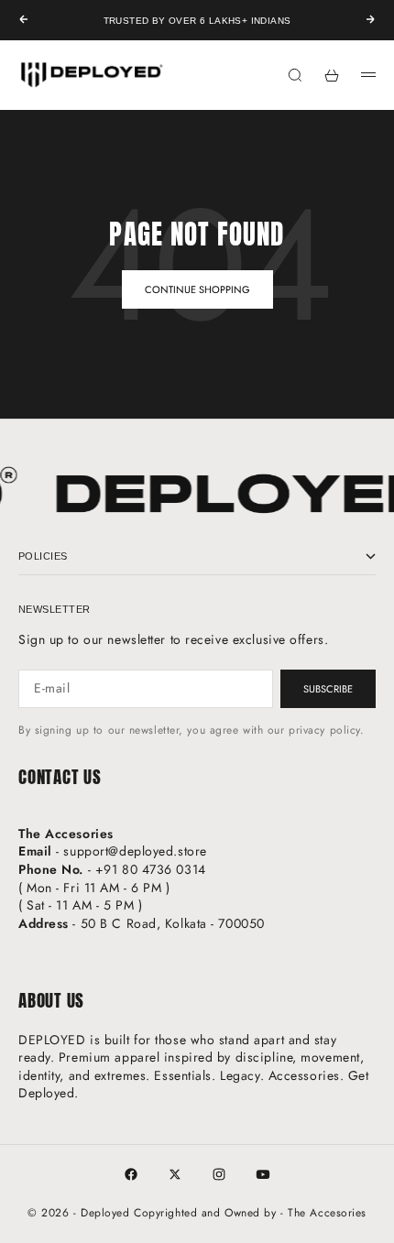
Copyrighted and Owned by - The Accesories (250, 1213)
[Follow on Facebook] (131, 1174)
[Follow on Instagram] (219, 1174)
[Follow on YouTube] (263, 1174)
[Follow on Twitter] (175, 1174)
